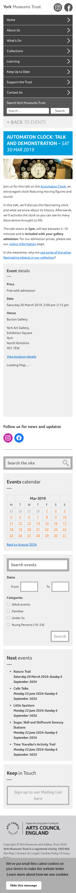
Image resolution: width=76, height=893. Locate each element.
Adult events (20, 604)
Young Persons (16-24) (27, 625)
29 (47, 535)
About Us (13, 30)
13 (29, 523)
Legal (35, 853)
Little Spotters (35, 710)
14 (38, 523)
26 (20, 511)
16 (56, 523)
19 (20, 529)
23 (56, 529)
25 (11, 511)
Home (11, 20)
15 (47, 523)
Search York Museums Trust (26, 103)
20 (29, 529)
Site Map (8, 853)
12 (20, 523)
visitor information (22, 244)
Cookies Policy (50, 853)
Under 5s (18, 618)
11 (11, 523)
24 (64, 529)
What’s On (14, 41)
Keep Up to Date (18, 72)
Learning (13, 61)
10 (64, 517)
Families (17, 611)
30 (56, 535)
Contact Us (15, 92)
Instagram (58, 7)
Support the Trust (19, 82)
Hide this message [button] (23, 885)
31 (64, 535)
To (48, 587)
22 (47, 529)
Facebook (68, 7)
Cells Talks (35, 693)
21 (38, 529)
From (15, 587)
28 (38, 511)
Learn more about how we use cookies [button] (37, 874)
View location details (21, 357)
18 (11, 529)
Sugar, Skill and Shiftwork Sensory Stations (38, 730)
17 (64, 523)
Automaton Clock (53, 186)
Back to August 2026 (22, 544)
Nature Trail (38, 676)
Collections (15, 51)
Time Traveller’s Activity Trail (35, 749)
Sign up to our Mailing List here (38, 795)
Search (60, 111)
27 (29, 511)
